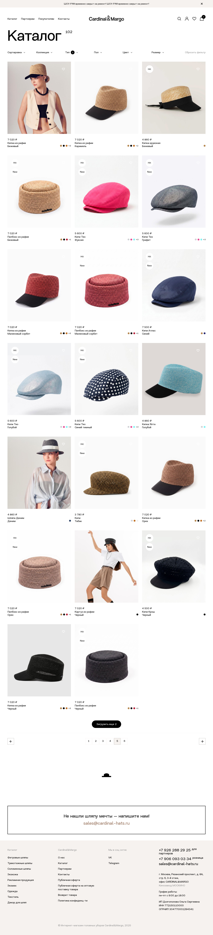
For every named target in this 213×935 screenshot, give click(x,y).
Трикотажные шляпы (19, 863)
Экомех (11, 886)
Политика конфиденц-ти (72, 901)
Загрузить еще (106, 724)
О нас (61, 858)
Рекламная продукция (20, 880)
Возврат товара (67, 895)
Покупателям (46, 19)
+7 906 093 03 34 (175, 859)
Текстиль (13, 897)
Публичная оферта (69, 880)
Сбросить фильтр (195, 52)
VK (110, 858)
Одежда (12, 891)
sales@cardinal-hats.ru (106, 823)
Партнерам (27, 19)
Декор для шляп (17, 902)
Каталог (12, 19)
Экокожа (12, 874)
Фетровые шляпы (17, 858)
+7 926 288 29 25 (175, 850)
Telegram (113, 863)
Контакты (64, 19)
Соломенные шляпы (19, 869)
